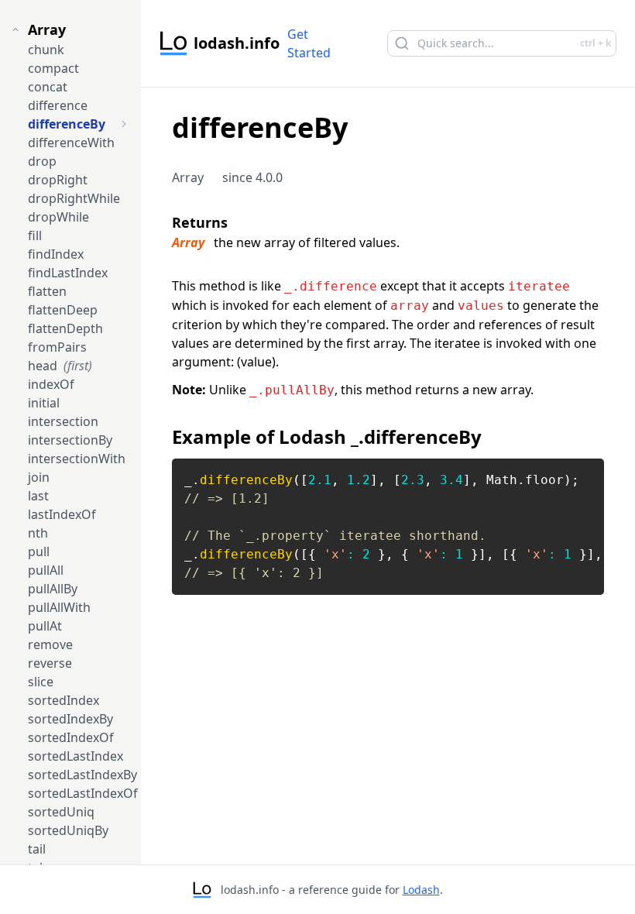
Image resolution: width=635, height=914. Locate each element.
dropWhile (58, 216)
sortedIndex (63, 700)
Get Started (309, 43)
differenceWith (71, 142)
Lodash (421, 889)
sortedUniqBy (68, 830)
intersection (63, 421)
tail (37, 848)
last (38, 495)
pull (39, 551)
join (39, 477)
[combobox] (492, 43)
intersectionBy (70, 439)
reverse (50, 663)
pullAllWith (59, 607)
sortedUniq (61, 811)
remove (50, 644)
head (60, 365)
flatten (47, 291)
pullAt (45, 625)
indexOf (51, 384)
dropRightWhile (74, 198)
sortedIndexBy (70, 718)
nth (38, 532)
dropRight (58, 179)
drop (42, 161)
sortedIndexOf (71, 737)
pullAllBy (52, 588)
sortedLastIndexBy (82, 774)
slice (40, 681)
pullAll (46, 570)
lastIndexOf (62, 514)
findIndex (56, 254)
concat (47, 86)
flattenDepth (65, 328)
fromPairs (57, 347)
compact (53, 68)
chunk (46, 49)
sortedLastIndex (75, 756)
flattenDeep (63, 309)
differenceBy (66, 123)
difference (58, 105)
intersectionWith (76, 458)
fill (35, 235)
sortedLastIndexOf (83, 793)
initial (44, 402)
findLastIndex (68, 272)
